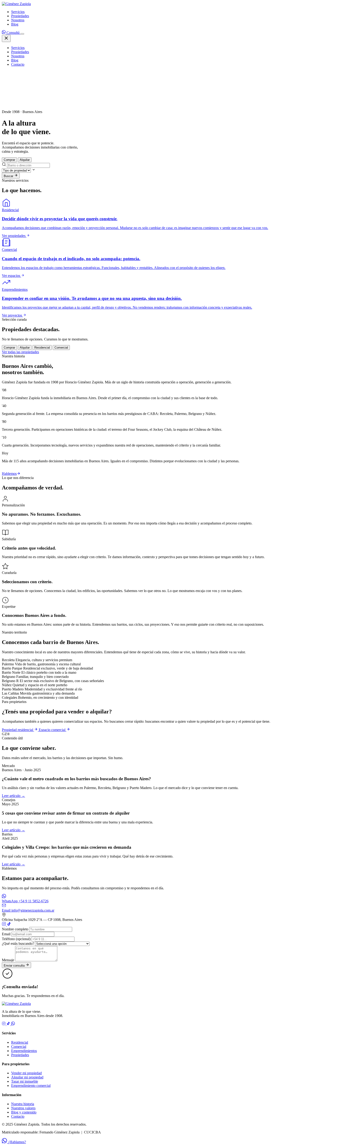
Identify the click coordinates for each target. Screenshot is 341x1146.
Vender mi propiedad (26, 1073)
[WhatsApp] (13, 1024)
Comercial (18, 1047)
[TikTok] (8, 1024)
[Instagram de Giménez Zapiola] (4, 925)
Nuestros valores (23, 1108)
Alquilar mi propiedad (27, 1077)
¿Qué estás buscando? (18, 943)
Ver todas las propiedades (20, 352)
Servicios (18, 12)
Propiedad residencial (18, 730)
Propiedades (20, 16)
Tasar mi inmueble (24, 1081)
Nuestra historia (22, 1104)
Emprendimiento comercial (31, 1086)
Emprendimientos (24, 1051)
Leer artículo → (13, 796)
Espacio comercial (52, 730)
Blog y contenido (23, 1112)
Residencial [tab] (42, 347)
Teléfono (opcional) (16, 939)
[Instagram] (4, 1024)
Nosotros (17, 20)
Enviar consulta (15, 965)
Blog (14, 24)
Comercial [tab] (61, 347)
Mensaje (8, 960)
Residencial (19, 1042)
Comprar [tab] (9, 160)
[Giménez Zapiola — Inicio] (16, 4)
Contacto (17, 64)
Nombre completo (15, 929)
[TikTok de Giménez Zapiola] (9, 925)
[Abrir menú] (22, 34)
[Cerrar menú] (6, 38)
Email (6, 934)
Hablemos (9, 474)
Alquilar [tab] (25, 160)
